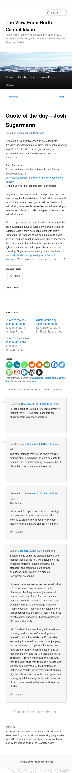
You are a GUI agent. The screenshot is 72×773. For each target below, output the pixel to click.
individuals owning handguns (27, 255)
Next (63, 96)
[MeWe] (16, 364)
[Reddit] (31, 364)
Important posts (26, 77)
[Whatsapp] (24, 364)
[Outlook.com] (24, 372)
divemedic (15, 493)
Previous (12, 96)
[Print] (39, 364)
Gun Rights (37, 378)
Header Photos (47, 77)
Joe (42, 133)
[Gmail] (16, 372)
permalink (31, 381)
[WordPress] (31, 372)
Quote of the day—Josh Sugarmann (17, 322)
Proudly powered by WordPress (36, 761)
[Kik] (39, 372)
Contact (10, 84)
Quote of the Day (54, 378)
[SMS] (9, 372)
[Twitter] (61, 364)
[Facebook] (54, 364)
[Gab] (9, 364)
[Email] (46, 364)
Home (9, 77)
